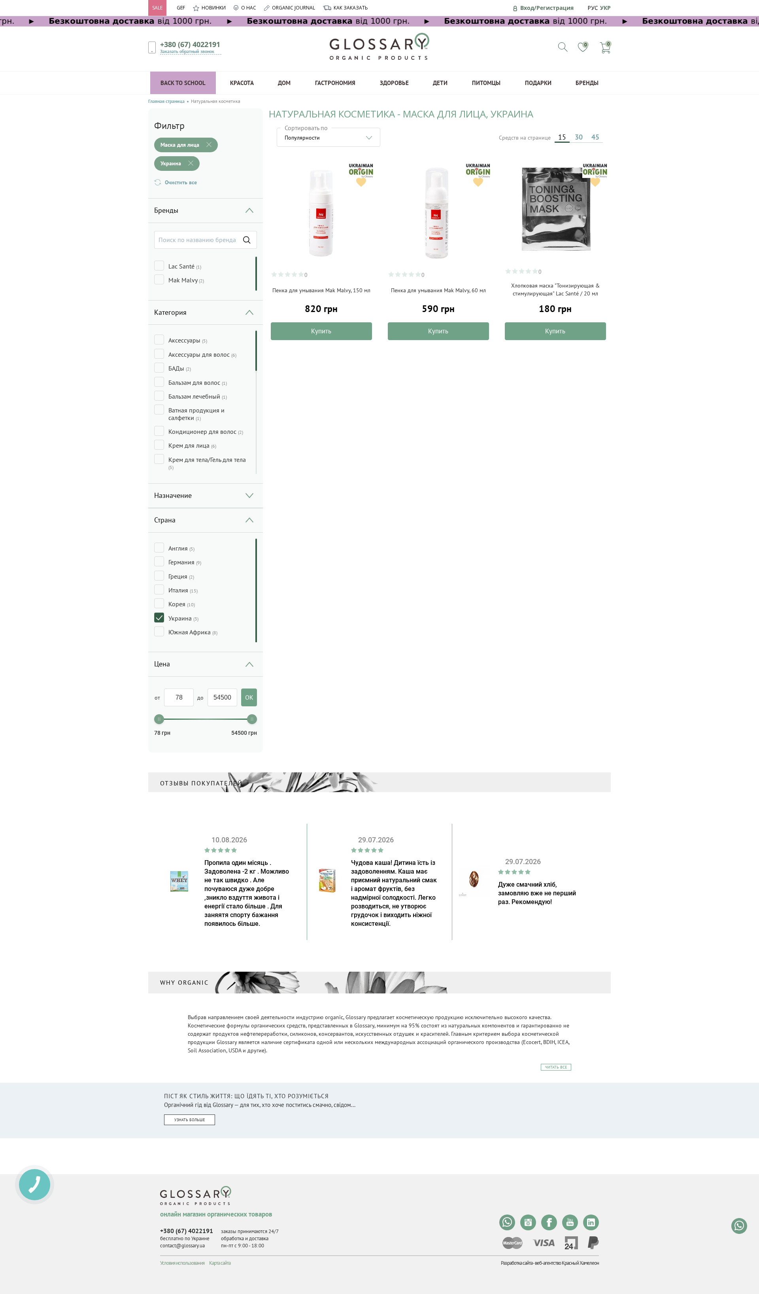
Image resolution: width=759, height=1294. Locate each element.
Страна (165, 519)
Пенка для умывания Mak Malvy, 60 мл (438, 290)
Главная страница (166, 101)
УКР (605, 7)
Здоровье (394, 83)
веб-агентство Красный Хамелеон (567, 1263)
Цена (162, 663)
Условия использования (182, 1263)
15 (562, 137)
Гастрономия (335, 83)
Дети (440, 83)
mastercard (512, 1243)
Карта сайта (219, 1263)
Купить (321, 331)
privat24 (571, 1242)
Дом (284, 83)
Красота (242, 83)
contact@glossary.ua (182, 1245)
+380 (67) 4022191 (190, 44)
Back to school (183, 83)
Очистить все (181, 182)
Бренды (587, 83)
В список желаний (361, 182)
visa (543, 1242)
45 (595, 137)
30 (579, 137)
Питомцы (486, 83)
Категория (170, 312)
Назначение (173, 495)
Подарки (538, 83)
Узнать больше (189, 1119)
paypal (593, 1242)
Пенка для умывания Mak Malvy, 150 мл (321, 290)
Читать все (556, 1067)
